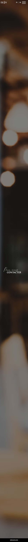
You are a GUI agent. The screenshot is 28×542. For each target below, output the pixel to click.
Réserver (14, 540)
